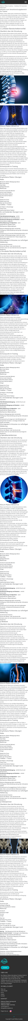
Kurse (2, 992)
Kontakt (5, 967)
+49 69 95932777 (5, 1006)
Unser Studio (4, 990)
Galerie (2, 994)
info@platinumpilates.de (7, 1008)
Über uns (3, 989)
